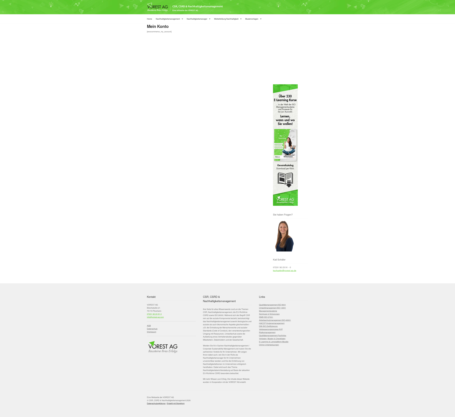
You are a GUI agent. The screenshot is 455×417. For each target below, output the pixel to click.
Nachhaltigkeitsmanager (197, 18)
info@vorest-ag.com (155, 317)
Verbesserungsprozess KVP (271, 329)
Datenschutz (152, 328)
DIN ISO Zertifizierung (268, 326)
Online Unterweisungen (269, 344)
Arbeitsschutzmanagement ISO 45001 (275, 320)
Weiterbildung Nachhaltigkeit (226, 18)
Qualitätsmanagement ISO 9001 (272, 304)
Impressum (151, 331)
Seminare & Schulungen (269, 314)
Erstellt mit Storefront (175, 403)
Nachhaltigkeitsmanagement (168, 18)
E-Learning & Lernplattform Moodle (273, 341)
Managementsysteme (268, 311)
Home (149, 18)
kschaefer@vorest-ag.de (284, 270)
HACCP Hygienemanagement (271, 323)
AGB (149, 325)
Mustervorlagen (251, 18)
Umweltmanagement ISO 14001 (272, 307)
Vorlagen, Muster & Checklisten (272, 338)
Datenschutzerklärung (156, 403)
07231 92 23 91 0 (154, 314)
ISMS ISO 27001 (266, 317)
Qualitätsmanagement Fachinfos (272, 335)
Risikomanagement (267, 332)
